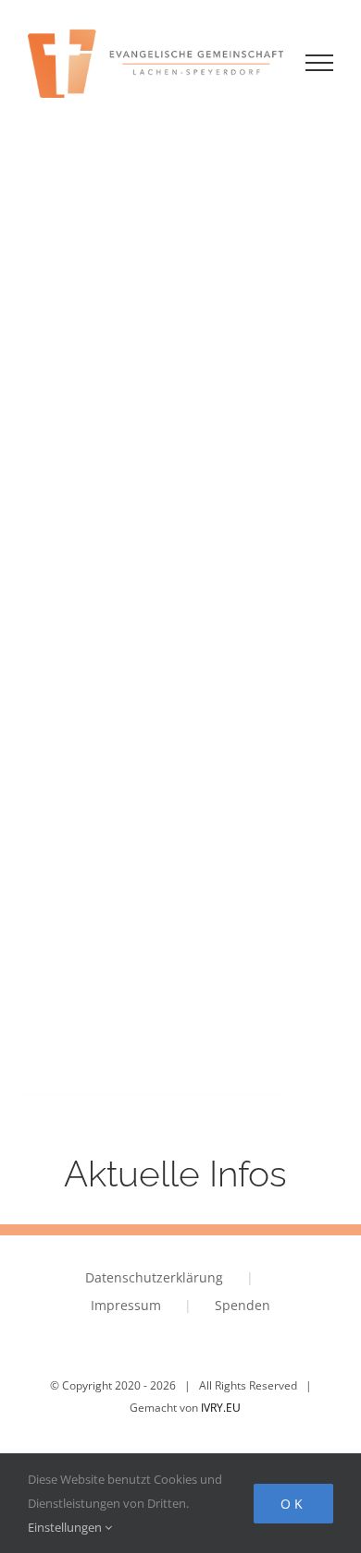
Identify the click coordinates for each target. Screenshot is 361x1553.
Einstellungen (66, 1527)
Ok (293, 1503)
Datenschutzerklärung (154, 1277)
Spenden (242, 1305)
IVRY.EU (221, 1407)
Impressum (126, 1305)
